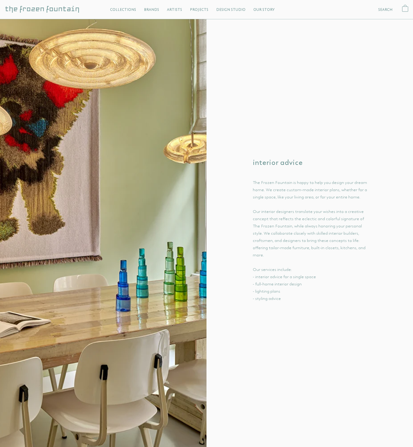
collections (123, 9)
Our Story (264, 9)
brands (151, 9)
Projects (199, 9)
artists (174, 9)
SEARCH (385, 9)
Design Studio (231, 9)
